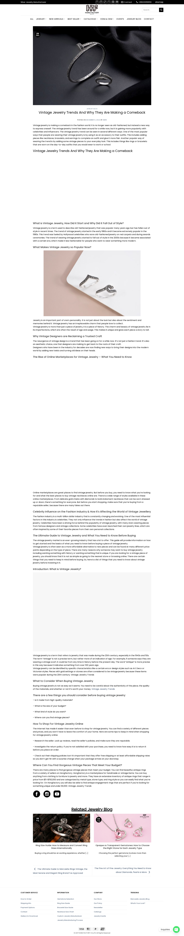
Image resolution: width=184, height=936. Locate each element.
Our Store (98, 899)
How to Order (26, 899)
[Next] (154, 832)
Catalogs (97, 912)
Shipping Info (26, 903)
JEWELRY (40, 19)
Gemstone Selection (65, 899)
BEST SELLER (73, 19)
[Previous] (29, 832)
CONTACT (149, 19)
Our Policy (98, 903)
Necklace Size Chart (65, 912)
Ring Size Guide (63, 903)
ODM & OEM (106, 19)
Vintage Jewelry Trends (103, 689)
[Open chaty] (176, 929)
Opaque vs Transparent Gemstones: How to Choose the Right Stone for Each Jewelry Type (122, 846)
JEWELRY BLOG (134, 19)
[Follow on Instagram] (101, 2)
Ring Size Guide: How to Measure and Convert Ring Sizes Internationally (61, 846)
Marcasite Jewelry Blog (140, 899)
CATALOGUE (90, 19)
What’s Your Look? (138, 903)
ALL (31, 19)
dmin (105, 120)
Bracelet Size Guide (65, 907)
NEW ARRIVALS (56, 19)
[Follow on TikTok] (105, 2)
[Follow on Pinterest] (113, 2)
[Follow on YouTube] (117, 2)
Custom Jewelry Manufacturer (69, 916)
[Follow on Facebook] (97, 2)
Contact (24, 912)
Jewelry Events (100, 916)
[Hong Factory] (92, 10)
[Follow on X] (109, 2)
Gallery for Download (29, 916)
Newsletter (98, 907)
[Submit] (161, 10)
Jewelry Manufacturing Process (70, 920)
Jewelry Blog (92, 109)
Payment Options (28, 907)
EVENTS (120, 19)
